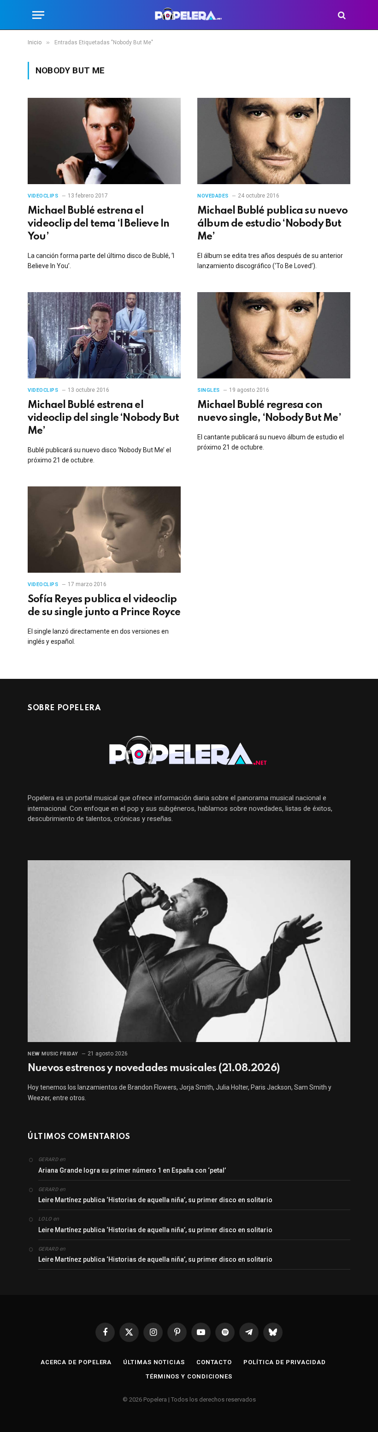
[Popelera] (189, 15)
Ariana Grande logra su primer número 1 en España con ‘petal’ (132, 1170)
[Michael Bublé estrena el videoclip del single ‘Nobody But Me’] (104, 335)
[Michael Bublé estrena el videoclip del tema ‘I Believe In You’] (104, 141)
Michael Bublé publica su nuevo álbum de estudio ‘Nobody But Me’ (272, 224)
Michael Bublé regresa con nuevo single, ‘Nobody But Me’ (269, 411)
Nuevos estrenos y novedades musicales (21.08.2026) (153, 1068)
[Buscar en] (341, 15)
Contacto (214, 1362)
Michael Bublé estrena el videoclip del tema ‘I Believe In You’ (98, 224)
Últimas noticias (154, 1362)
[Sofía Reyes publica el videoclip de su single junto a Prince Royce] (104, 529)
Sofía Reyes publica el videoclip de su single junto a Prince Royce (104, 605)
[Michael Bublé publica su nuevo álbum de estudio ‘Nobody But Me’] (273, 141)
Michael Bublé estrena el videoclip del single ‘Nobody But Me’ (103, 418)
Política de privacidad (284, 1362)
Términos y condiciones (189, 1376)
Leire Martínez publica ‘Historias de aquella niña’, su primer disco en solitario (155, 1200)
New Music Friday (53, 1054)
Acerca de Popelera (76, 1362)
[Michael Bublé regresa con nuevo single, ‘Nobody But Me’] (273, 335)
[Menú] (38, 15)
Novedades (213, 196)
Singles (208, 390)
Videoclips (43, 196)
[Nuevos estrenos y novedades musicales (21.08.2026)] (189, 951)
